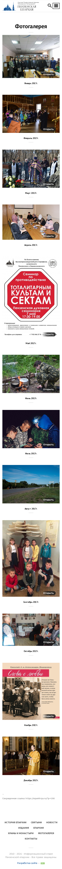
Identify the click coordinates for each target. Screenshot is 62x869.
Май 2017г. (31, 343)
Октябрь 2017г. (31, 651)
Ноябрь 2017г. (31, 725)
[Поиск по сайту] (50, 6)
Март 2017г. (31, 193)
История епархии (15, 822)
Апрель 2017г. (31, 245)
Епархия (38, 827)
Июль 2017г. (31, 453)
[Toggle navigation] (56, 6)
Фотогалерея (46, 833)
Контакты (31, 838)
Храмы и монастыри (21, 833)
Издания (23, 827)
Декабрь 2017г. (31, 780)
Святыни (36, 822)
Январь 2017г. (31, 83)
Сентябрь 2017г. (31, 602)
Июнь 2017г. (31, 398)
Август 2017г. (31, 508)
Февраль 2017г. (31, 138)
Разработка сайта (27, 863)
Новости (51, 822)
